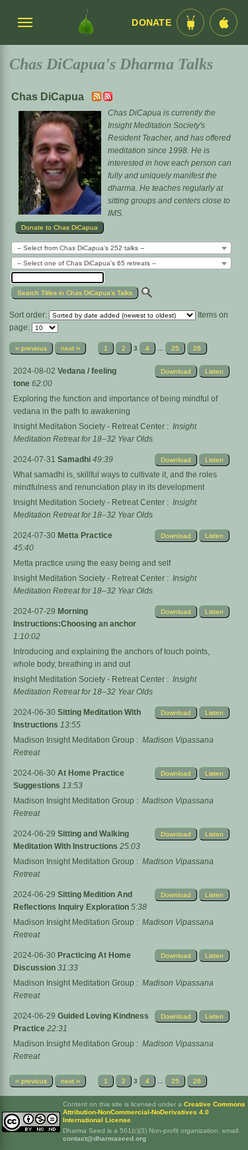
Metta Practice (85, 535)
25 (175, 348)
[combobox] (121, 248)
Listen (214, 371)
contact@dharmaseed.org (104, 1138)
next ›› (70, 348)
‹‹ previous (31, 348)
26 (197, 348)
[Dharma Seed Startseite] (86, 22)
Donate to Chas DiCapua (59, 227)
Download (176, 371)
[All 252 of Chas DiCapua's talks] (107, 98)
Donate (151, 23)
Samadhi (75, 459)
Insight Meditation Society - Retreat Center (89, 426)
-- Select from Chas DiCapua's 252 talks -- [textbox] (80, 248)
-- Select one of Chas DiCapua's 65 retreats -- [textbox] (86, 263)
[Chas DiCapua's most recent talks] (97, 98)
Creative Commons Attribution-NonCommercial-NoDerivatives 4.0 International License (154, 1112)
